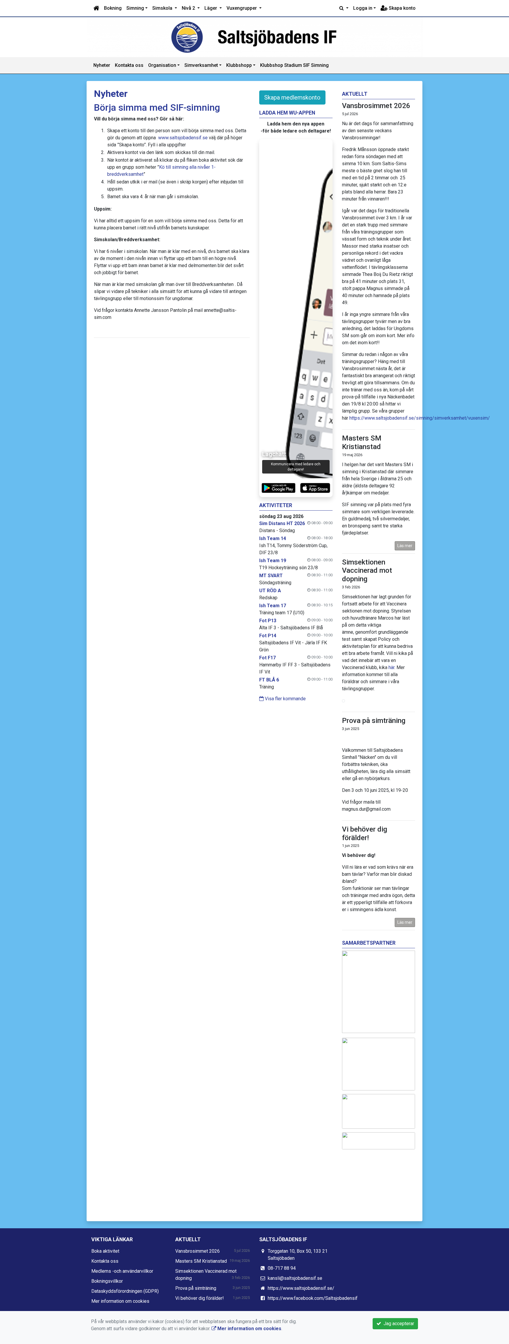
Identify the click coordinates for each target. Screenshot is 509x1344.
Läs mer (404, 545)
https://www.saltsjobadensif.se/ (301, 1288)
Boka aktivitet (105, 1251)
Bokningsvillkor (107, 1281)
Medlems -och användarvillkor (122, 1271)
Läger (211, 8)
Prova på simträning (373, 720)
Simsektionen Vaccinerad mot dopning (367, 570)
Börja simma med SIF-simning (157, 107)
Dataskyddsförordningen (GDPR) (125, 1291)
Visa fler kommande (285, 698)
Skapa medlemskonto (292, 97)
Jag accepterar (397, 1323)
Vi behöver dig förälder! (364, 833)
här (391, 667)
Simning (135, 8)
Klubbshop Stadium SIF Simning (294, 65)
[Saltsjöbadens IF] (254, 37)
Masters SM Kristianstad (361, 442)
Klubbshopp (239, 65)
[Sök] (344, 8)
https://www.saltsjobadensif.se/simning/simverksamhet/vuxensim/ (419, 418)
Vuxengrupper (242, 8)
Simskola (162, 8)
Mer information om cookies (120, 1301)
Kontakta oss (129, 65)
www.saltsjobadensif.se (183, 137)
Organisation (162, 65)
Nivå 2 (189, 8)
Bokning (113, 8)
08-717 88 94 (282, 1268)
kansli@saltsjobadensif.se (295, 1278)
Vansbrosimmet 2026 (376, 106)
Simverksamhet (201, 65)
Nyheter (101, 65)
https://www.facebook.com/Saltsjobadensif (313, 1298)
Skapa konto (402, 8)
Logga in (362, 8)
